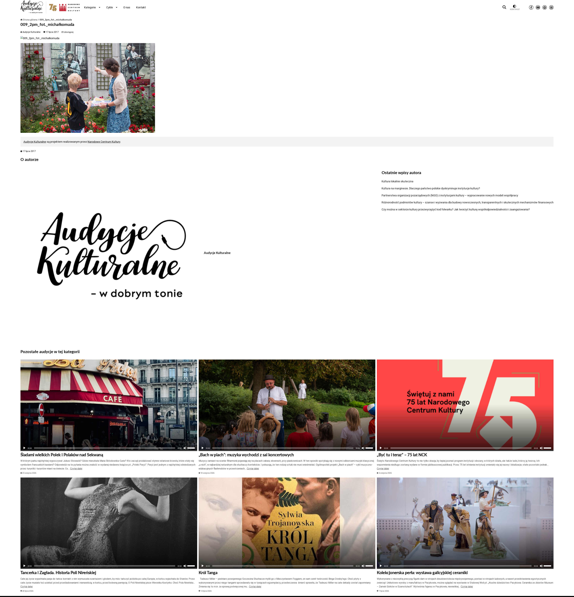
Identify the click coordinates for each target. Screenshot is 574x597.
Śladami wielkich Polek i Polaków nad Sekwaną (61, 455)
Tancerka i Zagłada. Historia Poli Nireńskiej (58, 573)
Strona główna (30, 19)
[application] (108, 448)
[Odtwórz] (24, 448)
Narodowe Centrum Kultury (104, 141)
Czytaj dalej (76, 468)
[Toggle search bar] (504, 7)
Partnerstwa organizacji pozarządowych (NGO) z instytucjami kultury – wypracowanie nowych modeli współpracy (450, 195)
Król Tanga (208, 573)
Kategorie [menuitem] (90, 7)
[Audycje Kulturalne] (110, 255)
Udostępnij (68, 32)
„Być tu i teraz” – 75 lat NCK (402, 455)
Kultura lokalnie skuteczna (397, 181)
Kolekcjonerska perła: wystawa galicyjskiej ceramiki (422, 573)
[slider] (191, 447)
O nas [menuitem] (126, 7)
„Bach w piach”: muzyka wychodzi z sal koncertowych (246, 455)
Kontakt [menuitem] (141, 7)
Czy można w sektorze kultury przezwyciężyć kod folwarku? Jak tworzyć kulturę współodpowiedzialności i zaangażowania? (456, 209)
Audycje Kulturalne (31, 32)
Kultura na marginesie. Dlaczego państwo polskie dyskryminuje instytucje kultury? (431, 188)
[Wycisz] (184, 448)
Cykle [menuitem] (109, 7)
